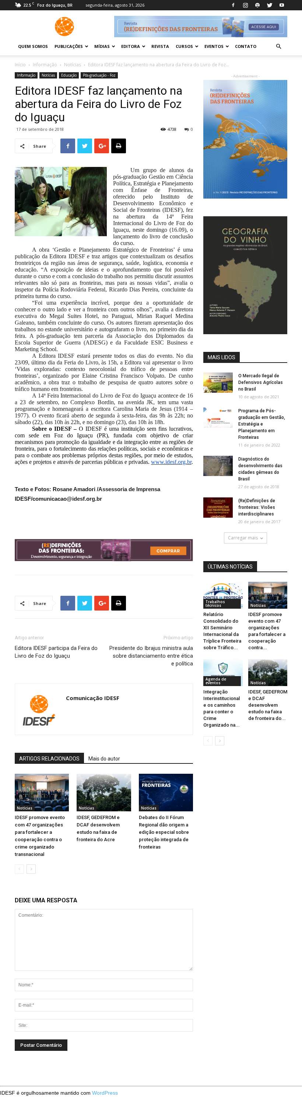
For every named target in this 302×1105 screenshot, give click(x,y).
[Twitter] (269, 5)
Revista (160, 46)
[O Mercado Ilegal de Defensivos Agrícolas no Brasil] (218, 383)
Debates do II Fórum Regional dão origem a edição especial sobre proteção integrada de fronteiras (164, 832)
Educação (69, 75)
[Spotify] (257, 5)
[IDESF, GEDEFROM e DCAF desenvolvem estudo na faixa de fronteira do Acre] (104, 792)
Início (20, 65)
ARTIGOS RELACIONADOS (49, 759)
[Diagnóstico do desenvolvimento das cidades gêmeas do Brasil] (218, 466)
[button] (278, 46)
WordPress (105, 1093)
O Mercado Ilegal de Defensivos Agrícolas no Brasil (260, 382)
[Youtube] (281, 5)
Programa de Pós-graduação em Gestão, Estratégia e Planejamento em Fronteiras (261, 424)
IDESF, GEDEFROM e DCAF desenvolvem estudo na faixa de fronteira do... (267, 705)
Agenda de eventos (216, 680)
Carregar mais (243, 538)
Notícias (72, 65)
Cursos (184, 46)
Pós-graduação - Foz (99, 75)
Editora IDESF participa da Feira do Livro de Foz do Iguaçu (56, 652)
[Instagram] (245, 5)
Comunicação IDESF (92, 698)
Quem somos (33, 46)
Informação (45, 65)
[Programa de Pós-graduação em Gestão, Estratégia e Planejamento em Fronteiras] (218, 418)
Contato (245, 46)
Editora (130, 46)
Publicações (69, 46)
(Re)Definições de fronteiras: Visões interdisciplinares (256, 507)
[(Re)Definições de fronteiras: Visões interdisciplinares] (218, 507)
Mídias (102, 46)
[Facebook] (233, 5)
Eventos (214, 46)
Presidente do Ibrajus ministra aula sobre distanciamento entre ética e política (151, 656)
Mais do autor (104, 759)
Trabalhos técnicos (215, 603)
